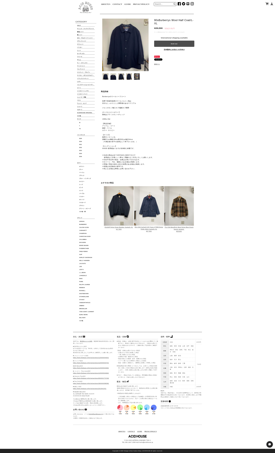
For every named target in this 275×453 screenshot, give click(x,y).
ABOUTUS (105, 4)
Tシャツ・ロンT (82, 103)
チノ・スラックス (82, 62)
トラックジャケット (83, 78)
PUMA (81, 281)
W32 (80, 147)
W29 (80, 138)
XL (80, 128)
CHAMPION (83, 233)
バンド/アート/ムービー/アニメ (86, 84)
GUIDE (127, 4)
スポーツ (79, 109)
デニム (79, 59)
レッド (81, 184)
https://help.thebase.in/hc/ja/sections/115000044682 (91, 368)
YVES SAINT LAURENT (86, 311)
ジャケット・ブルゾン (83, 72)
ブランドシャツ (81, 41)
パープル (81, 193)
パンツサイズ (81, 134)
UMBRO (81, 305)
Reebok (82, 287)
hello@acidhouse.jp (96, 414)
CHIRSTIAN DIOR (85, 236)
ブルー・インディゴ (85, 178)
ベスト (79, 100)
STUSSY (82, 299)
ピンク (81, 187)
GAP (80, 254)
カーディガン (81, 53)
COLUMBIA (83, 239)
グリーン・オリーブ (85, 208)
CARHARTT (83, 230)
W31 (80, 144)
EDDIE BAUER (84, 245)
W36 (80, 156)
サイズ (79, 119)
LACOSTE (82, 263)
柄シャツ (79, 34)
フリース (79, 56)
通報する (157, 64)
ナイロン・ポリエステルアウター (86, 75)
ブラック (81, 175)
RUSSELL (82, 290)
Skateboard (84, 293)
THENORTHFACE (84, 302)
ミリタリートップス (83, 91)
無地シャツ (80, 31)
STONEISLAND (84, 296)
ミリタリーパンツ (82, 94)
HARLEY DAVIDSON (85, 257)
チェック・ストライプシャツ (85, 28)
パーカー (79, 47)
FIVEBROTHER (84, 248)
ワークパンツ (81, 66)
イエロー (81, 196)
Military (82, 317)
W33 (80, 150)
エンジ (81, 190)
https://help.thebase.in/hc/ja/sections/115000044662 (91, 373)
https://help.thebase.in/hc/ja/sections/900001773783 (91, 378)
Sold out (174, 44)
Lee (80, 266)
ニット (79, 50)
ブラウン (81, 205)
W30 (80, 141)
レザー (79, 81)
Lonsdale (83, 275)
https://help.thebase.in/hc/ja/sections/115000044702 (91, 363)
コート (79, 87)
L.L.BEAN (82, 272)
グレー (81, 169)
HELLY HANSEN (84, 260)
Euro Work (83, 314)
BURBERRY (83, 224)
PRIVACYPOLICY (141, 4)
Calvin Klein (84, 227)
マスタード (82, 202)
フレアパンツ (81, 69)
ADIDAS (81, 221)
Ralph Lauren (84, 284)
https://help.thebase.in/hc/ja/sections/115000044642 (91, 357)
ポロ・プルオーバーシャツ (85, 38)
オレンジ (81, 199)
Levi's (81, 269)
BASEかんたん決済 (86, 341)
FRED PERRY (83, 251)
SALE (79, 25)
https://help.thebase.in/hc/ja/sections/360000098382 (91, 383)
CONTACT (117, 4)
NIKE (80, 278)
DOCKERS (82, 242)
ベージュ (81, 172)
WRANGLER (83, 308)
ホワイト (81, 166)
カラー (79, 162)
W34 (80, 153)
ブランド (79, 217)
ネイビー (81, 181)
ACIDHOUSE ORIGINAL (84, 112)
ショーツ (79, 106)
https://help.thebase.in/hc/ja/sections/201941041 (89, 388)
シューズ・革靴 (81, 97)
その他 (79, 115)
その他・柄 (82, 211)
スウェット (80, 44)
